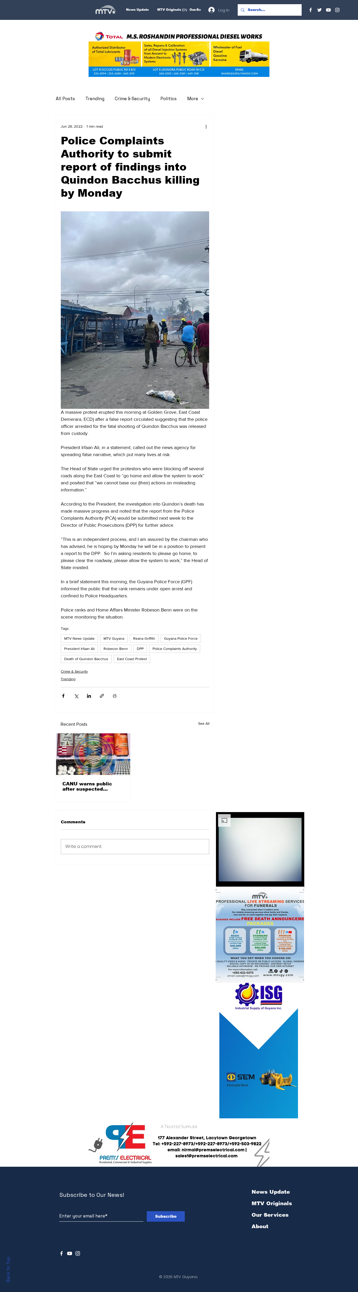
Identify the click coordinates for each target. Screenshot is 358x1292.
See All (203, 723)
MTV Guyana (114, 638)
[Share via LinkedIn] (88, 695)
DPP (140, 649)
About (260, 1226)
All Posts (65, 98)
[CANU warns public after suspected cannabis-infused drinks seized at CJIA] (93, 754)
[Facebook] (310, 10)
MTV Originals (272, 1203)
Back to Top (8, 1269)
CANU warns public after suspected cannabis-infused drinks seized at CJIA (93, 786)
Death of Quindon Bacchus (86, 659)
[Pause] (222, 880)
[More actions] (206, 126)
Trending (94, 98)
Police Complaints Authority (175, 649)
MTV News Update (79, 638)
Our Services (270, 1215)
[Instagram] (337, 10)
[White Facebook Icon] (61, 1253)
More (192, 98)
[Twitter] (319, 10)
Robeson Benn (116, 649)
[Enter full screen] (297, 880)
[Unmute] (231, 880)
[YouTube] (328, 10)
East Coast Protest (132, 659)
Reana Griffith (144, 638)
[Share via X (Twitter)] (76, 695)
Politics (168, 98)
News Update (271, 1192)
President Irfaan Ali (79, 649)
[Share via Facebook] (63, 695)
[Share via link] (101, 695)
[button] (179, 54)
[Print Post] (114, 695)
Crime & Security (132, 98)
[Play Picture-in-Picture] (288, 880)
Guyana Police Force (181, 638)
